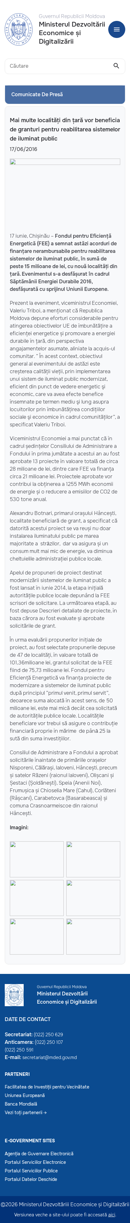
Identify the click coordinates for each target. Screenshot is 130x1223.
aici (111, 1215)
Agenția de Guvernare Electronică (39, 1153)
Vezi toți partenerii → (26, 1112)
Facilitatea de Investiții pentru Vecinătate (47, 1086)
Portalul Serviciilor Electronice (35, 1162)
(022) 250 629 (48, 1035)
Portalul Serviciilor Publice (31, 1170)
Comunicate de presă (37, 94)
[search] (116, 66)
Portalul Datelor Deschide (31, 1179)
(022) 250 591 (19, 1050)
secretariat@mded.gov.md (49, 1057)
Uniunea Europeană (25, 1095)
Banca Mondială (21, 1104)
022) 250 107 (49, 1042)
